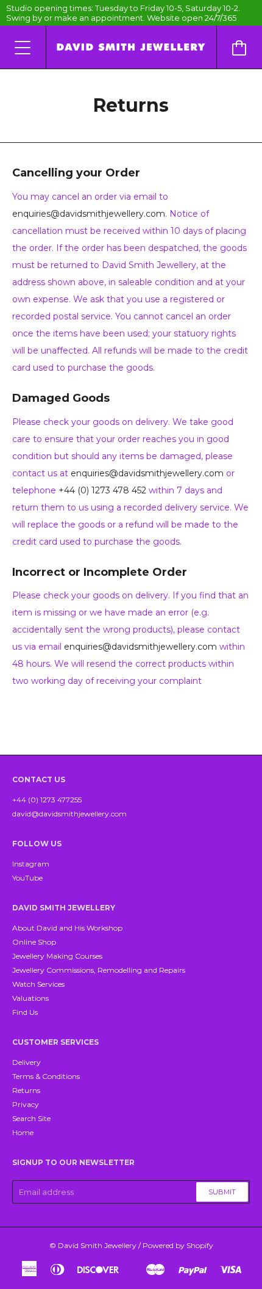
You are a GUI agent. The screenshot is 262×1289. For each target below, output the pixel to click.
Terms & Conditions (46, 1076)
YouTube (27, 877)
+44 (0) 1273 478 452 (102, 490)
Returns (26, 1090)
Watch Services (38, 984)
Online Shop (34, 941)
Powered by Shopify (178, 1245)
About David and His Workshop (67, 927)
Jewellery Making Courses (57, 955)
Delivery (26, 1062)
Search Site (31, 1118)
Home (23, 1132)
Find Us (25, 1012)
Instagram (30, 863)
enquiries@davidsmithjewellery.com (88, 213)
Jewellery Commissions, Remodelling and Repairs (98, 970)
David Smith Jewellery (97, 1245)
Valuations (30, 998)
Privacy (25, 1104)
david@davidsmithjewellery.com (69, 813)
